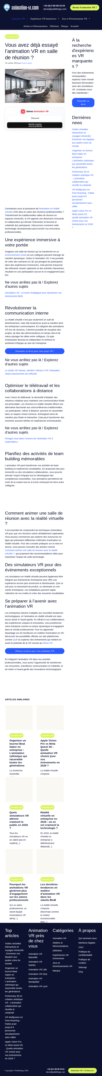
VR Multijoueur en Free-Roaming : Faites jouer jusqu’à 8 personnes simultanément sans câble (14, 1027)
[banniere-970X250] (34, 505)
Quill (15, 639)
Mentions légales (86, 943)
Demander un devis (83, 102)
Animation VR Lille (37, 969)
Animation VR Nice (37, 974)
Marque (64, 26)
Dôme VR (47, 643)
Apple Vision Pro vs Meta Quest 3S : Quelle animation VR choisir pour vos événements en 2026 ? (50, 753)
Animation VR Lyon (38, 986)
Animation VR (18, 18)
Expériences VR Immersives (43, 18)
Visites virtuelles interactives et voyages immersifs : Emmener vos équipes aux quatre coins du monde (14, 953)
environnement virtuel (15, 255)
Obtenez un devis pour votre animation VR (34, 651)
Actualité (74, 26)
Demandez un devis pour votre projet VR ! (34, 351)
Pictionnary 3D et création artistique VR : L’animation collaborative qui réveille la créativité (82, 178)
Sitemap (82, 967)
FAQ (80, 972)
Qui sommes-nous (87, 938)
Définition (54, 26)
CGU (80, 947)
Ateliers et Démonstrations (35, 26)
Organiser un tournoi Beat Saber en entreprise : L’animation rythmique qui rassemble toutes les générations (18, 753)
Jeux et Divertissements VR (74, 18)
